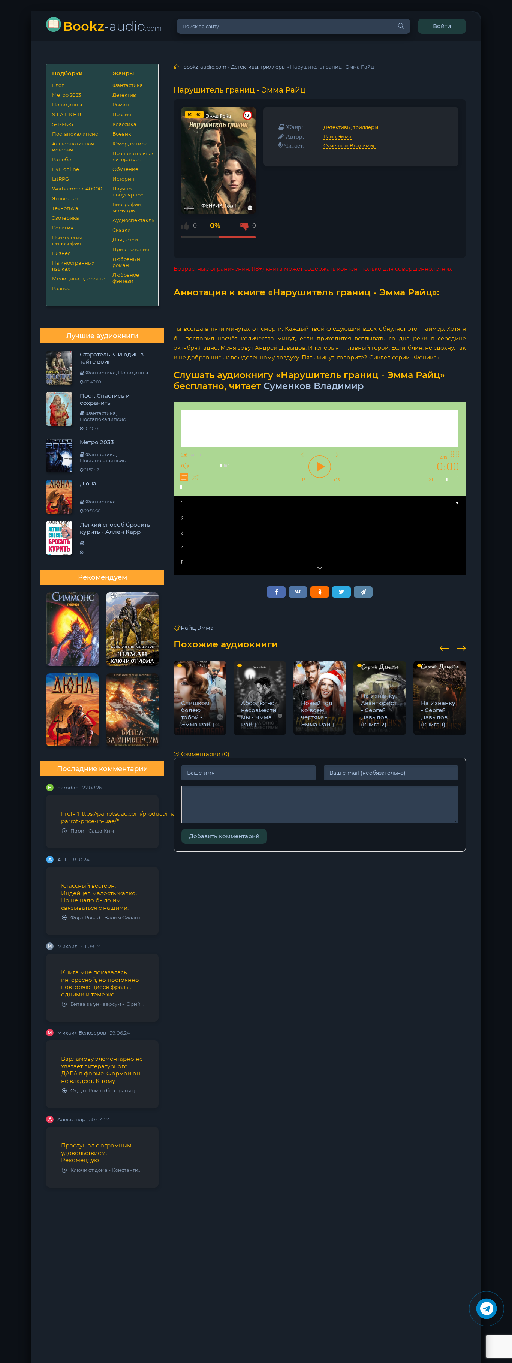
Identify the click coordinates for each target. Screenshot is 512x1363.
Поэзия (121, 114)
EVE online (65, 169)
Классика (124, 124)
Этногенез (65, 198)
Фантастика (127, 85)
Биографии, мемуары (127, 207)
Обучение (125, 169)
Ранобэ (61, 159)
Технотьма (65, 208)
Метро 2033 (66, 95)
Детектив (124, 95)
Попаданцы (67, 105)
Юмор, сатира (130, 144)
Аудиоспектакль (132, 220)
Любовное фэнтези (125, 278)
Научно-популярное (128, 192)
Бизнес (61, 253)
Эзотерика (65, 218)
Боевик (121, 134)
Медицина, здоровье (78, 279)
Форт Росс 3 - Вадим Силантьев (107, 917)
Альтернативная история (73, 147)
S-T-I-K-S (62, 124)
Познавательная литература (132, 156)
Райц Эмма (337, 136)
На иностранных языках (73, 266)
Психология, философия (68, 240)
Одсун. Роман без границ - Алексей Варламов (107, 1090)
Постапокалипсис (75, 134)
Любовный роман (126, 262)
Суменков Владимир (349, 145)
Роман (120, 105)
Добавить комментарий (224, 836)
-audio (112, 26)
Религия (62, 228)
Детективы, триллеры (350, 127)
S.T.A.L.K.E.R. (67, 114)
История (123, 179)
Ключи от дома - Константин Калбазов (107, 1170)
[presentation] (444, 647)
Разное (61, 288)
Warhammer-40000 (77, 189)
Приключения (130, 249)
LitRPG (60, 179)
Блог (58, 85)
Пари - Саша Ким (92, 830)
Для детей (125, 240)
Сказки (121, 230)
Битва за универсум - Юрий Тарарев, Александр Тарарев (107, 1004)
